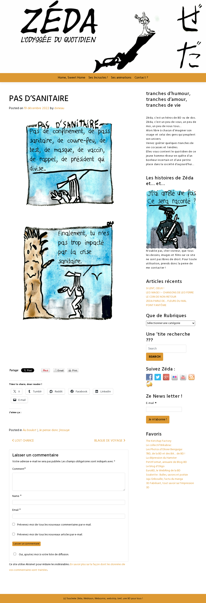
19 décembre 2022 (36, 108)
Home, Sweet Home (71, 77)
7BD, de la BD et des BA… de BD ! (165, 453)
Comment (18, 469)
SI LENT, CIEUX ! (155, 288)
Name (15, 496)
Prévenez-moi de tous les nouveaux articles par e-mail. (49, 535)
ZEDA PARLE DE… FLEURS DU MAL (166, 301)
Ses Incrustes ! (98, 77)
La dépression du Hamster (161, 458)
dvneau (59, 108)
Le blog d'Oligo (155, 466)
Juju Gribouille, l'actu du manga (164, 479)
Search (155, 356)
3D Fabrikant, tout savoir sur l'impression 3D (170, 485)
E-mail (151, 403)
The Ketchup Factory (158, 441)
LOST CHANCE (24, 440)
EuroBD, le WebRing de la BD (163, 470)
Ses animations (121, 77)
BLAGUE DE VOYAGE (108, 440)
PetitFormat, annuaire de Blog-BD (166, 462)
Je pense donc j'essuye (54, 430)
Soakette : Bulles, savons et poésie (167, 475)
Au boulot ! (30, 430)
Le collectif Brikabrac (158, 445)
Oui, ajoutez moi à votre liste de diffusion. (44, 554)
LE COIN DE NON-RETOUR (161, 297)
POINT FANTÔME (156, 305)
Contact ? (141, 77)
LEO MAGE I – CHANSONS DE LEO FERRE (170, 292)
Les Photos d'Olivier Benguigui (164, 449)
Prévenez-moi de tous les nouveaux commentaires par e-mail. (54, 525)
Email (15, 510)
